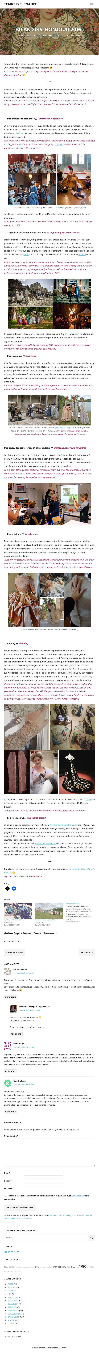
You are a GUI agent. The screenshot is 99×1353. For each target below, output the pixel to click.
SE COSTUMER (14, 1314)
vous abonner (78, 1196)
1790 (14, 1271)
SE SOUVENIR (57, 35)
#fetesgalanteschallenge (27, 1267)
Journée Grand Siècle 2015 (45, 920)
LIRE (9, 1294)
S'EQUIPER (12, 1307)
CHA (26, 255)
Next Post (86, 952)
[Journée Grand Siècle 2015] (49, 911)
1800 (72, 1267)
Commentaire (11, 1136)
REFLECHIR (12, 1301)
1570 (88, 1267)
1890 (6, 1267)
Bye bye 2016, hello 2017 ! (13, 920)
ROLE (82, 255)
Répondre (10, 997)
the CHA (59, 144)
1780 (82, 1267)
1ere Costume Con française (63, 825)
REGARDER (12, 1304)
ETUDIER (11, 1287)
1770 (37, 1267)
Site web (8, 1189)
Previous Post (15, 952)
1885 (77, 1267)
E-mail (7, 1181)
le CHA (19, 133)
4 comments (75, 35)
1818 (17, 1267)
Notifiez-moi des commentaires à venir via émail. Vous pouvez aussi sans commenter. (46, 1197)
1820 (18, 1271)
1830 (50, 1267)
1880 (68, 1267)
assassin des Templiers (64, 427)
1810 (14, 1267)
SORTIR (11, 1320)
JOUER (10, 1291)
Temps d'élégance (20, 4)
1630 (44, 1267)
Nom (7, 1173)
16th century (8, 1271)
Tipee (89, 800)
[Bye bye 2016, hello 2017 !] (18, 911)
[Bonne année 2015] (81, 913)
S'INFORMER (13, 1310)
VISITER (11, 1324)
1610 (41, 1267)
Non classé (12, 1297)
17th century (59, 1267)
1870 (47, 1267)
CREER (10, 1284)
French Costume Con (45, 844)
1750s (92, 1267)
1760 (10, 1267)
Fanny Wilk (41, 35)
